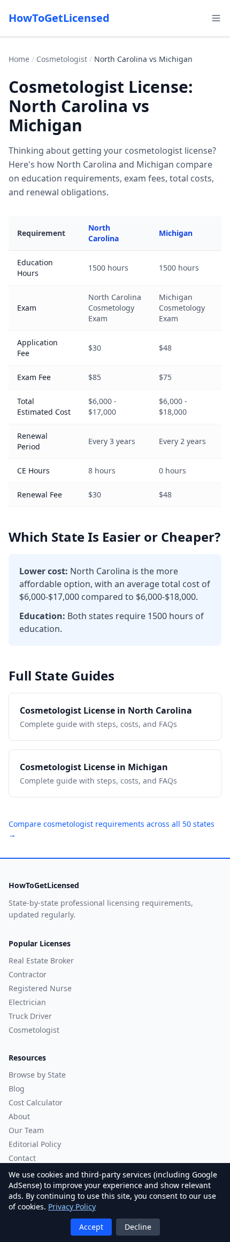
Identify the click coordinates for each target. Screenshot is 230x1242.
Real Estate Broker (41, 960)
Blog (17, 1088)
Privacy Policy (72, 1206)
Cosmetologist (61, 59)
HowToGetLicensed (59, 18)
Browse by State (37, 1075)
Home (19, 59)
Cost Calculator (36, 1102)
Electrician (27, 1002)
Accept (91, 1227)
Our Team (26, 1130)
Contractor (28, 974)
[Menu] (216, 18)
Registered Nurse (40, 988)
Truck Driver (30, 1016)
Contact (22, 1158)
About (19, 1116)
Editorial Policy (35, 1144)
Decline (138, 1227)
